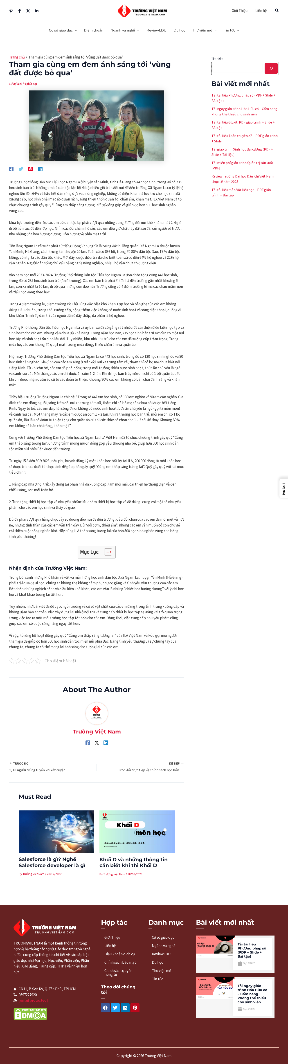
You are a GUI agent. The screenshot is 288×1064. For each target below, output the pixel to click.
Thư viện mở (161, 970)
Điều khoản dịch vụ (119, 954)
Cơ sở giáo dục (163, 937)
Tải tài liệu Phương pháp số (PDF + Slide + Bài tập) (252, 950)
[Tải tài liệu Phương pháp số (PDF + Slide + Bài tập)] (215, 946)
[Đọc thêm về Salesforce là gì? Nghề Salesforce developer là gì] (56, 831)
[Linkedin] (37, 11)
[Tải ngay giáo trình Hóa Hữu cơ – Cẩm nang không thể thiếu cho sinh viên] (215, 987)
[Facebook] (20, 11)
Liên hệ (261, 10)
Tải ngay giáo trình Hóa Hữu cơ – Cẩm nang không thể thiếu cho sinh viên (252, 994)
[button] (277, 10)
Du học (157, 962)
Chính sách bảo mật (120, 962)
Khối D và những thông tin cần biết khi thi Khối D (133, 862)
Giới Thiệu (240, 10)
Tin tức (157, 978)
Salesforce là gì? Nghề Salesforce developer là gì (52, 862)
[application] (74, 30)
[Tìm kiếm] (271, 68)
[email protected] (33, 1000)
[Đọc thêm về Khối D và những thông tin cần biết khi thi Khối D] (137, 831)
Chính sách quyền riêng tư (118, 972)
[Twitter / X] (96, 742)
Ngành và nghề (163, 945)
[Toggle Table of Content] (106, 552)
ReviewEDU (161, 954)
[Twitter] (28, 11)
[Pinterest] (11, 11)
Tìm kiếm (217, 58)
